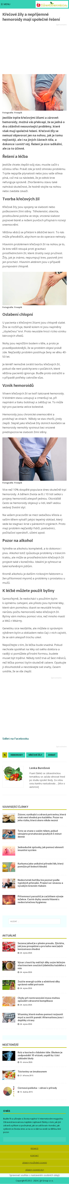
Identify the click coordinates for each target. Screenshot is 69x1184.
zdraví (51, 755)
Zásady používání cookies (34, 1162)
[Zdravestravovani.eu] (52, 4)
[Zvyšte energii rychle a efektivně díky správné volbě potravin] (8, 985)
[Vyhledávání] (34, 921)
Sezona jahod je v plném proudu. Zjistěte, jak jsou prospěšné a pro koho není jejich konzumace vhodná (41, 946)
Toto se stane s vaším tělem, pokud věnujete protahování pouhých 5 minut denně (40, 834)
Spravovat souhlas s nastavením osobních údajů (34, 1175)
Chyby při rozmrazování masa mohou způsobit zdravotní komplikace (39, 999)
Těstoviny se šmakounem (32, 1071)
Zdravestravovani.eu (13, 1122)
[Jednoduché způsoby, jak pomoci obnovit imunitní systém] (8, 851)
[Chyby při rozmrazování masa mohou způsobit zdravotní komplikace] (8, 1001)
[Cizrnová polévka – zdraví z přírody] (8, 1091)
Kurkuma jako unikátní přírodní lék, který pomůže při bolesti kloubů (41, 865)
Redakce (34, 1148)
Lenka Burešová (39, 768)
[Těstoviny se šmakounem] (8, 1075)
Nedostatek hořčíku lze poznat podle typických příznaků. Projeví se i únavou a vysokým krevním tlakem (40, 883)
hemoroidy (17, 755)
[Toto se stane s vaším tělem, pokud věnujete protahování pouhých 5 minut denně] (8, 834)
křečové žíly (35, 755)
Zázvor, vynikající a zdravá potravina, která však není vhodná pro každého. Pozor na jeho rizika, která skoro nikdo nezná (42, 817)
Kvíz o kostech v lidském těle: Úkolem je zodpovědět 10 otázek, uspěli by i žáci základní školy (40, 1055)
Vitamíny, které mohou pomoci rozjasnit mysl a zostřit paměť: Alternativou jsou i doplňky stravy (40, 1017)
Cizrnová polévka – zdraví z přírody (37, 1088)
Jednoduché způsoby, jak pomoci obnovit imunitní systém (41, 849)
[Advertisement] (34, 49)
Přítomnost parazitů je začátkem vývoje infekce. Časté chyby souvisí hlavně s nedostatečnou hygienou (40, 899)
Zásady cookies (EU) (34, 1170)
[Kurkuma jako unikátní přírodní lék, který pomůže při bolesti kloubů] (8, 867)
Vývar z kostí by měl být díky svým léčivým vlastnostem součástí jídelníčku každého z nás (42, 965)
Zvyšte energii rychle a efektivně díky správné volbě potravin (39, 983)
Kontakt (34, 1155)
